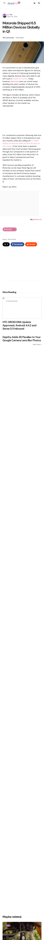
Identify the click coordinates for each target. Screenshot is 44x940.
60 (8, 38)
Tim (10, 15)
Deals (7, 925)
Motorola (10, 229)
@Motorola (37, 219)
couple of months (19, 78)
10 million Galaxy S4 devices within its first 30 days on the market (21, 143)
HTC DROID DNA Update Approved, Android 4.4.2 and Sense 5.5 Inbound (19, 325)
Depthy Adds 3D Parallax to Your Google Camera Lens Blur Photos (22, 338)
